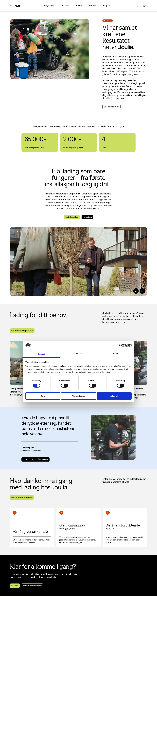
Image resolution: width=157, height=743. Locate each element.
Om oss (92, 5)
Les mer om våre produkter (22, 330)
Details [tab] (78, 353)
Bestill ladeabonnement (32, 585)
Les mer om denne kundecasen (35, 459)
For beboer (87, 217)
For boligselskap (71, 217)
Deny (43, 396)
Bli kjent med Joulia (111, 107)
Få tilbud (14, 585)
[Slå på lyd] (136, 291)
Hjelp (105, 5)
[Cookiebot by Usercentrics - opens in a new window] (121, 345)
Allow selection (78, 396)
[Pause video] (142, 291)
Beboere (65, 5)
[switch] (64, 386)
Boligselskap (49, 5)
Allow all (114, 396)
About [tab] (116, 353)
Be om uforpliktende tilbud (22, 497)
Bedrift (79, 5)
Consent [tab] (41, 354)
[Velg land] (144, 5)
